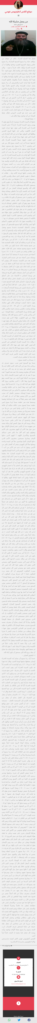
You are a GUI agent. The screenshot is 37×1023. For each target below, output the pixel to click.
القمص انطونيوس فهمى (18, 26)
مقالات (18, 29)
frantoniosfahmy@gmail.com (18, 983)
